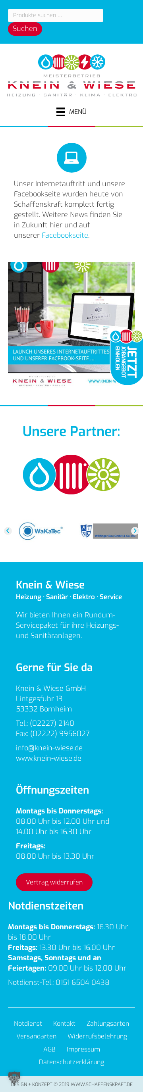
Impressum (83, 1049)
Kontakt (64, 1023)
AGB (49, 1049)
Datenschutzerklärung (71, 1062)
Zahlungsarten (108, 1023)
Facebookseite (65, 235)
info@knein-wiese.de (49, 748)
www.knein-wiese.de (48, 758)
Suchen (25, 28)
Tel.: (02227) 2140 (45, 723)
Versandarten (36, 1036)
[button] (8, 531)
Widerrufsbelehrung (97, 1036)
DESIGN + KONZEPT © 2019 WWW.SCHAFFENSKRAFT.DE (72, 1084)
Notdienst (28, 1023)
